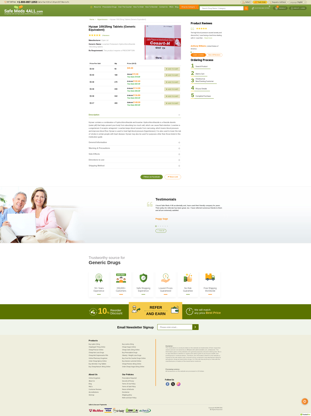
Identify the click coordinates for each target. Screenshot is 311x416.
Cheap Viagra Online (129, 347)
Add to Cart (173, 69)
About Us (97, 7)
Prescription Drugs (110, 7)
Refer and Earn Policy (129, 398)
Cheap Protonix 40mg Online (131, 364)
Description (94, 115)
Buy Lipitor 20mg (94, 344)
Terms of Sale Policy (129, 386)
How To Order (138, 7)
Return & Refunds (128, 389)
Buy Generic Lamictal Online (131, 361)
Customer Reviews (95, 389)
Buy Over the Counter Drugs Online (134, 358)
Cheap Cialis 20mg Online (130, 350)
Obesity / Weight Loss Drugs (131, 355)
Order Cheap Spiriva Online (98, 361)
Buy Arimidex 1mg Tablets (97, 364)
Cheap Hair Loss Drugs (96, 352)
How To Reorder (151, 7)
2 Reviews (105, 35)
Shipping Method (96, 166)
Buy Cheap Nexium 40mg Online (99, 367)
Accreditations (94, 392)
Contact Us (163, 7)
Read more (208, 38)
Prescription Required (129, 378)
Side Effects (94, 154)
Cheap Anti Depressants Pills (98, 355)
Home (92, 19)
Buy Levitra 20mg (128, 344)
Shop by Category (188, 7)
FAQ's (171, 7)
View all (161, 231)
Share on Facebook (152, 177)
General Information (98, 142)
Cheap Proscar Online (96, 350)
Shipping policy (127, 395)
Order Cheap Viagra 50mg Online (133, 367)
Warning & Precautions (99, 148)
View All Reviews (214, 55)
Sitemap (91, 395)
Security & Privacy (128, 381)
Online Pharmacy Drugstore (98, 358)
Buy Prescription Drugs (129, 352)
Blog (176, 7)
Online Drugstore (94, 378)
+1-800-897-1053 (27, 2)
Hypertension (102, 19)
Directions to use (96, 160)
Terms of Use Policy (128, 384)
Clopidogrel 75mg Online (97, 347)
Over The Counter (125, 7)
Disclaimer (125, 392)
